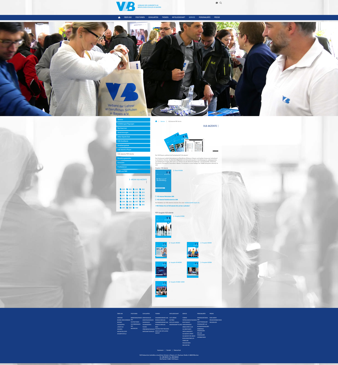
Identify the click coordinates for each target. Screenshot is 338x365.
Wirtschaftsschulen (148, 331)
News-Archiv (213, 318)
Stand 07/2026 (179, 170)
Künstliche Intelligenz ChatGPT (161, 332)
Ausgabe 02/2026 (207, 262)
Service (192, 17)
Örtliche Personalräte (201, 334)
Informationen (201, 337)
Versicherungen (123, 132)
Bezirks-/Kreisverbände (123, 320)
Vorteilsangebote (123, 145)
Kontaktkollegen (122, 331)
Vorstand (120, 318)
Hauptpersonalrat (202, 322)
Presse (217, 17)
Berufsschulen (147, 318)
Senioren (119, 329)
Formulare (121, 163)
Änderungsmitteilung (175, 324)
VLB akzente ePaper (124, 150)
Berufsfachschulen (148, 320)
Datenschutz (177, 350)
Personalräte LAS (202, 324)
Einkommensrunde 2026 (161, 318)
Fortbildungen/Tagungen (126, 124)
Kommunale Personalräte (201, 330)
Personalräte (204, 17)
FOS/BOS (145, 327)
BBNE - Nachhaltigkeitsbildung (162, 328)
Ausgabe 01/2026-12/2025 (177, 282)
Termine (120, 120)
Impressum (160, 350)
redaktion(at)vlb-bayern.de (192, 203)
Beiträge (171, 320)
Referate (119, 322)
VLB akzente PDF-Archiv (126, 154)
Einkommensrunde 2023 (161, 322)
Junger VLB (120, 327)
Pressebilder (213, 322)
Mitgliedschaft (178, 17)
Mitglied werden (174, 322)
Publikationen (122, 167)
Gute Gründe (172, 318)
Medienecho (134, 328)
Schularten (153, 17)
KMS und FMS (122, 171)
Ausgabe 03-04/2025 (176, 262)
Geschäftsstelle (121, 334)
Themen (165, 17)
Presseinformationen (216, 320)
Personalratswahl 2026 (202, 318)
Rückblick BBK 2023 (160, 324)
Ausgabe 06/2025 (175, 243)
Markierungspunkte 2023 (136, 318)
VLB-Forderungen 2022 (135, 325)
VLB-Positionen (135, 322)
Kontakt (169, 350)
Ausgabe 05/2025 (207, 243)
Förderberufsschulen (149, 329)
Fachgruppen (120, 324)
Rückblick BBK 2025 (160, 320)
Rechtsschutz (122, 128)
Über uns (128, 17)
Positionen (140, 17)
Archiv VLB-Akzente (139, 180)
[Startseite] (156, 121)
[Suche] (220, 3)
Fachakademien (147, 324)
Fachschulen (146, 322)
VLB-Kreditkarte (123, 141)
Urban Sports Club (124, 137)
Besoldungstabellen (124, 158)
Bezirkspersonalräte (203, 326)
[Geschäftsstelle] (216, 3)
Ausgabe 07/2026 (179, 216)
